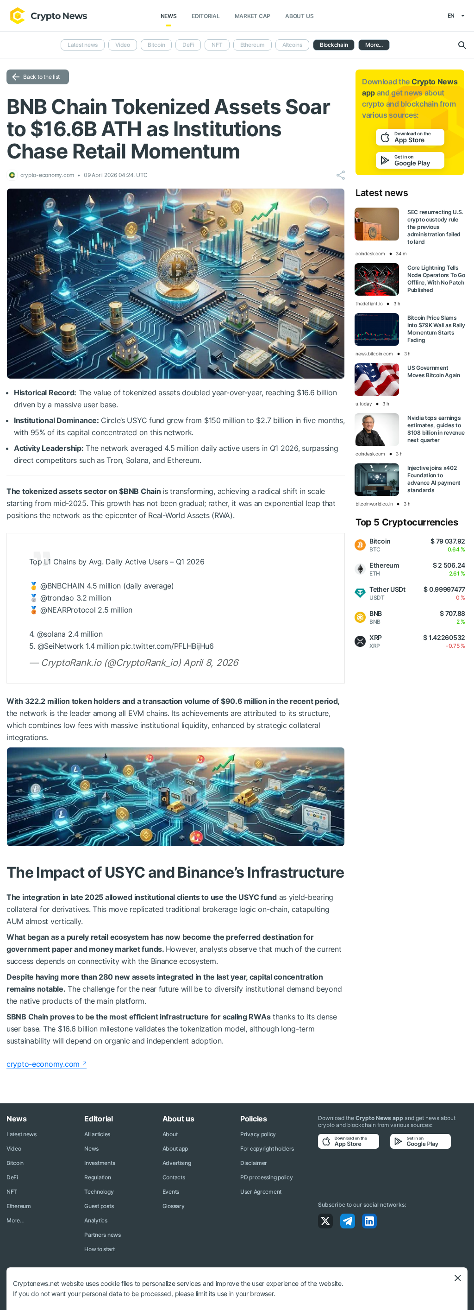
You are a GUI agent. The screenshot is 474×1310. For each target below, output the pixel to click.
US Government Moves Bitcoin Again (433, 371)
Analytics (95, 1220)
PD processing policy (266, 1177)
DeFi (188, 44)
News (169, 16)
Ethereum (252, 44)
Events (170, 1191)
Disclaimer (253, 1162)
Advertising (176, 1162)
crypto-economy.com (43, 1064)
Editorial (206, 16)
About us (299, 16)
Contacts (173, 1177)
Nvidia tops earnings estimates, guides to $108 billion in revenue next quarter (436, 428)
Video (122, 44)
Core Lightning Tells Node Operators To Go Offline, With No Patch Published (436, 278)
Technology (98, 1191)
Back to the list (41, 76)
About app (175, 1148)
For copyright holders (267, 1148)
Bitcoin (156, 44)
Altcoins (292, 44)
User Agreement (260, 1191)
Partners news (102, 1234)
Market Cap (253, 16)
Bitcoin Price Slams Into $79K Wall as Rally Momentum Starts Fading (436, 328)
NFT (217, 44)
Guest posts (98, 1205)
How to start (99, 1249)
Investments (99, 1162)
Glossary (173, 1205)
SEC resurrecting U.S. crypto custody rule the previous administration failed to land (435, 227)
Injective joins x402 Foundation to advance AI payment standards (434, 479)
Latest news (83, 44)
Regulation (97, 1177)
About (170, 1134)
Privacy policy (258, 1134)
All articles (97, 1134)
